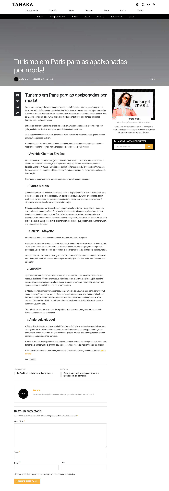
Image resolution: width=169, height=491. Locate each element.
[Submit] (149, 146)
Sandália (53, 10)
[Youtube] (148, 4)
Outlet (140, 10)
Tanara (25, 79)
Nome (17, 452)
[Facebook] (137, 4)
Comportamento (57, 16)
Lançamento (31, 10)
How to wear (116, 16)
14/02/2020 (36, 79)
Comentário (19, 421)
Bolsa (123, 10)
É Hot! (75, 16)
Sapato (89, 10)
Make (131, 16)
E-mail (17, 463)
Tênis (71, 10)
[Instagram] (142, 4)
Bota (106, 10)
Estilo (87, 16)
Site (63, 463)
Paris (33, 359)
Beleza (40, 16)
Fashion (100, 16)
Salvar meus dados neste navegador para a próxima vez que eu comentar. (45, 474)
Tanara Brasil (48, 79)
